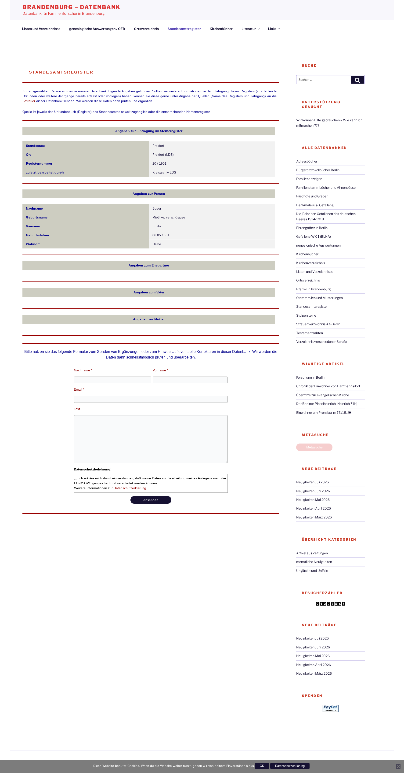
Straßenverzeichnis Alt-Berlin (318, 324)
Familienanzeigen (309, 179)
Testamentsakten (309, 333)
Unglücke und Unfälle (312, 571)
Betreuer (28, 101)
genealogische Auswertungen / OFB (97, 29)
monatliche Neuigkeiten (314, 562)
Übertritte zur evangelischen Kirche (322, 395)
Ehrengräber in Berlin (312, 228)
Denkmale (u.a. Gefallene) (315, 205)
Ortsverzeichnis (146, 29)
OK (262, 766)
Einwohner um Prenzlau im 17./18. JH (323, 412)
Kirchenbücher (221, 29)
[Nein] (398, 766)
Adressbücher (306, 161)
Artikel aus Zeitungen (312, 553)
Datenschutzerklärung (130, 488)
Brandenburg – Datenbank (71, 7)
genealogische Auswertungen (318, 245)
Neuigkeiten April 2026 (313, 508)
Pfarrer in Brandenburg (313, 289)
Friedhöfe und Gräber (312, 196)
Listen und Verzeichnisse (41, 29)
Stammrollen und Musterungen (319, 298)
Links (272, 29)
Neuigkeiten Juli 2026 (312, 482)
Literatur (249, 29)
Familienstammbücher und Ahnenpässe (326, 187)
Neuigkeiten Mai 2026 (313, 500)
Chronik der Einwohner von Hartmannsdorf (328, 386)
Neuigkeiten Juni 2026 (313, 491)
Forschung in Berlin (310, 377)
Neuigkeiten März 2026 (314, 517)
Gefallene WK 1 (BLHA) (313, 236)
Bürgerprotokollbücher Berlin (317, 170)
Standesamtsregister (184, 29)
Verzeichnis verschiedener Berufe (321, 342)
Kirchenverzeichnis (310, 263)
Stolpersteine (306, 315)
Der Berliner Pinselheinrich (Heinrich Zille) (326, 404)
